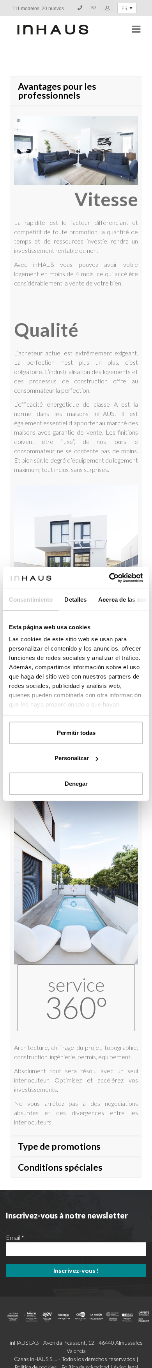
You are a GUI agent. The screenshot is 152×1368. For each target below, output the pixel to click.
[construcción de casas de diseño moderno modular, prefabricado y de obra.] (53, 29)
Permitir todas (76, 732)
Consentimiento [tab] (31, 599)
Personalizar (72, 758)
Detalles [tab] (75, 599)
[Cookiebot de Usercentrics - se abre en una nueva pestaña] (109, 578)
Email (15, 1237)
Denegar (76, 783)
